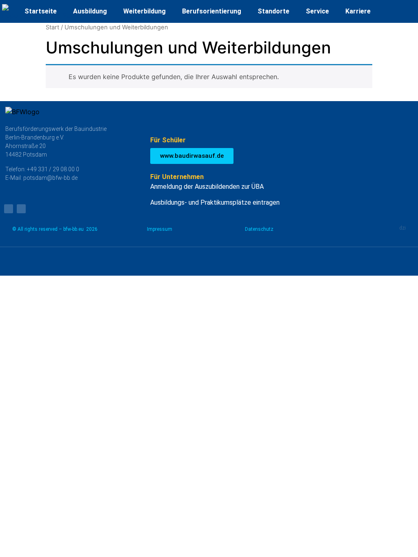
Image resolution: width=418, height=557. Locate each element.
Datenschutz (259, 229)
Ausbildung (90, 11)
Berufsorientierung (211, 11)
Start (52, 27)
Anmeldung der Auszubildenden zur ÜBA (207, 186)
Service (317, 11)
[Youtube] (8, 208)
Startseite (40, 11)
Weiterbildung (144, 11)
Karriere (358, 11)
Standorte (273, 11)
